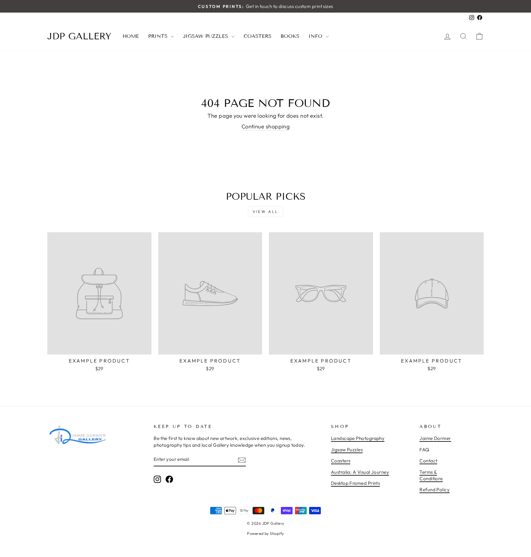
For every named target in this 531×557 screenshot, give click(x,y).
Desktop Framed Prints (355, 483)
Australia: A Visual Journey (360, 472)
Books (290, 36)
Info (316, 36)
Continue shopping (266, 126)
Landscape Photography (357, 438)
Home (131, 36)
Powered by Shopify (265, 533)
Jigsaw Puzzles (206, 36)
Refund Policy (434, 489)
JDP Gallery (79, 36)
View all (265, 211)
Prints (158, 36)
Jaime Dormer (435, 438)
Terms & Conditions (431, 475)
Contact (428, 461)
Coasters (257, 36)
